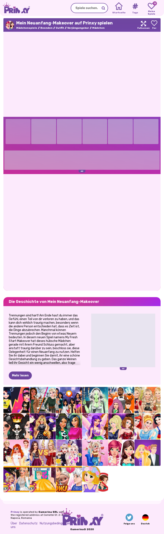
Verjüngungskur (78, 27)
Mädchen (98, 27)
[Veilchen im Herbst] (95, 426)
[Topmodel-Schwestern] (121, 426)
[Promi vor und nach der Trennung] (16, 479)
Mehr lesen (20, 375)
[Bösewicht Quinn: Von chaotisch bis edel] (95, 453)
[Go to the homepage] (15, 8)
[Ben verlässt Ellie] (148, 453)
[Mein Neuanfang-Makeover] (121, 453)
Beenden (46, 27)
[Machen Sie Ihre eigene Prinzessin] (148, 426)
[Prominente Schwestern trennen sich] (43, 453)
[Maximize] (143, 25)
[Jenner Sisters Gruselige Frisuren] (121, 400)
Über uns (14, 525)
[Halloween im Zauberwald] (43, 426)
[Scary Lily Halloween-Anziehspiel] (95, 400)
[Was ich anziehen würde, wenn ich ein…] (69, 400)
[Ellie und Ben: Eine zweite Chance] (43, 479)
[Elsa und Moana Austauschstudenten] (43, 400)
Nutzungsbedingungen (55, 523)
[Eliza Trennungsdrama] (69, 453)
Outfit (60, 27)
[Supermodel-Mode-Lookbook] (148, 400)
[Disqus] (82, 232)
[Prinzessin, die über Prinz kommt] (95, 479)
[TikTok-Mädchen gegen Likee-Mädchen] (16, 400)
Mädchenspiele (26, 27)
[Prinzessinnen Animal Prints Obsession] (69, 426)
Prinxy (15, 511)
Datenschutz (28, 523)
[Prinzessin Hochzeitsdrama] (16, 453)
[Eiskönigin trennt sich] (69, 479)
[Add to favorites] (154, 25)
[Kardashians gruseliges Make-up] (16, 426)
